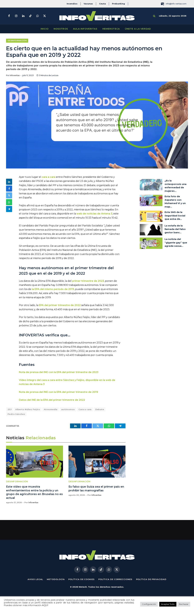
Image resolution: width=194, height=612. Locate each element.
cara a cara (48, 177)
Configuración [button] (149, 604)
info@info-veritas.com (176, 4)
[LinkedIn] (9, 182)
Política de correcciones (115, 579)
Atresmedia (50, 409)
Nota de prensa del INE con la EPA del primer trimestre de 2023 (58, 372)
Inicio (44, 28)
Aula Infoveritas (85, 28)
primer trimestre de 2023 (88, 280)
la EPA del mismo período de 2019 (52, 289)
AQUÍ (45, 605)
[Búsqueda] (154, 16)
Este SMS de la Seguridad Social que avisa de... (175, 215)
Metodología (56, 579)
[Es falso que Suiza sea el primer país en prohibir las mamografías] (97, 462)
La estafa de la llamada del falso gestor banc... (175, 229)
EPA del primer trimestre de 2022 (60, 305)
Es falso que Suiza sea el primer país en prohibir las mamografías (96, 488)
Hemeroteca (111, 28)
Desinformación (17, 40)
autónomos (68, 409)
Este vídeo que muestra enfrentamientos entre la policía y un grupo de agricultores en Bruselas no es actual (34, 492)
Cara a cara (85, 409)
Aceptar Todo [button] (168, 604)
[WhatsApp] (9, 202)
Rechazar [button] (183, 604)
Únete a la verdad (138, 28)
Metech (83, 587)
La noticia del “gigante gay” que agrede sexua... (176, 242)
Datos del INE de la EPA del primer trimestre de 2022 (52, 399)
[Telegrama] (9, 209)
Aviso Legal (35, 579)
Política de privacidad (151, 579)
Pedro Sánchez (16, 414)
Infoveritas (15, 75)
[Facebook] (9, 189)
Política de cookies (81, 579)
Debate (99, 409)
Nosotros (61, 28)
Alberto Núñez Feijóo (27, 409)
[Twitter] (9, 195)
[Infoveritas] (97, 16)
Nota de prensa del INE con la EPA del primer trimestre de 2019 (58, 392)
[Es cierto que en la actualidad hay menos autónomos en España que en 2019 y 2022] (97, 125)
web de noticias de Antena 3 (94, 213)
